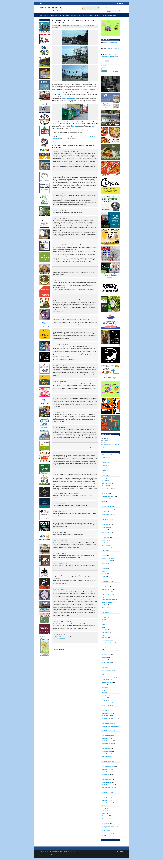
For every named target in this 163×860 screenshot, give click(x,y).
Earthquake (104, 530)
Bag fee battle (105, 480)
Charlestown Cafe (106, 493)
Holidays (104, 584)
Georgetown (104, 566)
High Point (104, 576)
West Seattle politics (106, 777)
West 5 (59, 94)
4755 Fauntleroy (105, 462)
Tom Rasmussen (74, 89)
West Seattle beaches (106, 713)
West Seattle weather (106, 800)
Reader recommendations (108, 640)
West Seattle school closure (108, 787)
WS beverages (105, 818)
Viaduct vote (104, 700)
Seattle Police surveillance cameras (110, 648)
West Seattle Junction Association (87, 89)
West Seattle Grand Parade (108, 743)
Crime (103, 504)
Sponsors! (91, 15)
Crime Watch (66, 15)
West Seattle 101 (105, 708)
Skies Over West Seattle (107, 662)
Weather (104, 15)
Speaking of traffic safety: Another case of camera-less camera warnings (110, 44)
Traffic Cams (97, 15)
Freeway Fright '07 (106, 545)
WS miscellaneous (106, 830)
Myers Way (104, 610)
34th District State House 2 (108, 460)
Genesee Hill (105, 563)
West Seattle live (105, 759)
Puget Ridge (104, 637)
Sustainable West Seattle (107, 682)
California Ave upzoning (107, 488)
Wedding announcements (107, 705)
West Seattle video (106, 797)
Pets (103, 627)
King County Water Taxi (107, 597)
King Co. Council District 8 (108, 594)
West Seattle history (106, 748)
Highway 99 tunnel (106, 581)
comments (46, 854)
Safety (103, 645)
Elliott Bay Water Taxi (107, 532)
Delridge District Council (107, 514)
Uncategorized (105, 695)
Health (103, 571)
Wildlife (103, 813)
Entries (40, 854)
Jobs (72, 15)
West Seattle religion (106, 782)
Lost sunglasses (104, 440)
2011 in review (105, 457)
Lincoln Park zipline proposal (108, 602)
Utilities (103, 697)
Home (41, 15)
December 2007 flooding (107, 509)
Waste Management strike (107, 703)
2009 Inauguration (106, 455)
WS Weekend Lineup (106, 833)
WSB (54, 317)
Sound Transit (105, 665)
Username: (103, 63)
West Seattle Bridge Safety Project (109, 718)
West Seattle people (106, 772)
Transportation (105, 690)
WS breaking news (106, 821)
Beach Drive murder (106, 483)
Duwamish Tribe (105, 527)
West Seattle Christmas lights (108, 723)
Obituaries (85, 15)
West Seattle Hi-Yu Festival (108, 746)
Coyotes (103, 501)
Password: (103, 67)
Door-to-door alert (106, 524)
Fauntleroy (104, 540)
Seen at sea (104, 657)
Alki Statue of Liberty (106, 473)
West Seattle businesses (85, 25)
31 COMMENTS (68, 25)
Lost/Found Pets (77, 15)
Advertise (46, 15)
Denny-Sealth (105, 517)
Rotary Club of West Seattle (108, 642)
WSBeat (103, 835)
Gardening (104, 550)
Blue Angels (104, 486)
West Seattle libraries (106, 756)
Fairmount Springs (106, 537)
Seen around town (106, 654)
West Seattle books (106, 716)
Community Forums (111, 15)
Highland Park (105, 579)
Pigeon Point (105, 629)
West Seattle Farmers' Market (108, 730)
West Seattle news (106, 761)
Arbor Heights (105, 478)
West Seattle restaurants (107, 785)
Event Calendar (53, 15)
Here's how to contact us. (72, 851)
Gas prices (104, 553)
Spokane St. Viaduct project (108, 677)
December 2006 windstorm (108, 506)
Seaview (103, 652)
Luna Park (104, 605)
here (93, 126)
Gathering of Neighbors (107, 558)
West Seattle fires (105, 738)
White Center (105, 810)
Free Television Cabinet (106, 437)
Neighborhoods (105, 612)
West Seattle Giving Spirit (107, 741)
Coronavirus (104, 498)
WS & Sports (104, 816)
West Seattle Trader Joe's (107, 792)
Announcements (105, 475)
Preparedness (105, 635)
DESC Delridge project (107, 519)
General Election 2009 (107, 561)
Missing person (105, 607)
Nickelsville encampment (107, 615)
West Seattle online (106, 764)
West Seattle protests (106, 779)
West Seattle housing (106, 751)
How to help (104, 586)
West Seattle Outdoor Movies (108, 766)
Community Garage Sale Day (108, 496)
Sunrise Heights (105, 679)
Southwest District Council (108, 670)
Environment (76, 25)
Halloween (104, 568)
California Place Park (106, 491)
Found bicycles (105, 542)
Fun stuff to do (105, 548)
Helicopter (104, 574)
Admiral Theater (105, 465)
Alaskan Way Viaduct (106, 467)
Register (107, 61)
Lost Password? (115, 71)
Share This (54, 141)
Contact (60, 15)
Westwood (104, 805)
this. (58, 515)
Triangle (104, 692)
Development (105, 522)
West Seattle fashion (106, 733)
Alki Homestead (105, 470)
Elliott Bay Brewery (74, 126)
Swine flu (104, 685)
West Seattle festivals (106, 735)
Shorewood (104, 660)
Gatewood (104, 555)
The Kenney (104, 687)
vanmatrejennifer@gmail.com (59, 638)
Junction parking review (107, 589)
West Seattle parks (106, 769)
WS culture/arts (105, 823)
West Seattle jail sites (106, 753)
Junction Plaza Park (106, 592)
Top (52, 854)
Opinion (104, 624)
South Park (104, 667)
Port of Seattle (105, 632)
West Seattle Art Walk (106, 710)
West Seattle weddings (107, 803)
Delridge (104, 511)
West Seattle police (106, 774)
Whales (103, 808)
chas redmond (56, 453)
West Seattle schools (106, 790)
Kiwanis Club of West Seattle (108, 599)
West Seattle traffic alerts (107, 795)
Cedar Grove (67, 121)
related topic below (56, 87)
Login (102, 61)
